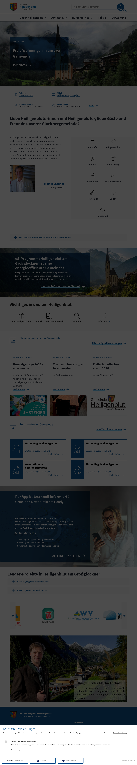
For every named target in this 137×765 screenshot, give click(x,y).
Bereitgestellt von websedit (128, 760)
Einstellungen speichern (15, 761)
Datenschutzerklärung (120, 733)
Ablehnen (43, 761)
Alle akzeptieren (70, 761)
